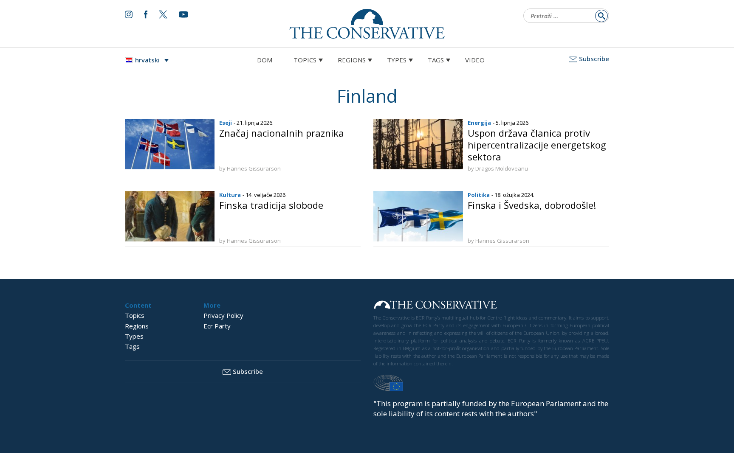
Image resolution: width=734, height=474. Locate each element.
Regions (352, 60)
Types (397, 60)
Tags (436, 60)
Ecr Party (217, 326)
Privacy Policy (223, 315)
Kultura (230, 195)
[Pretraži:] (563, 16)
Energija (479, 122)
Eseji (225, 122)
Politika (479, 195)
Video (475, 60)
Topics (305, 60)
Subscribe (594, 58)
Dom (264, 60)
